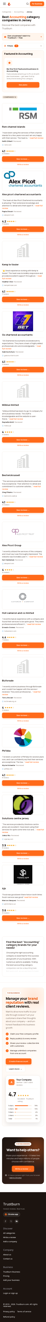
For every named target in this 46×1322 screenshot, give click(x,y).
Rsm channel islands (13, 126)
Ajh (4, 888)
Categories (6, 12)
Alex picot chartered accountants (21, 194)
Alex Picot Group (11, 545)
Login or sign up (10, 1293)
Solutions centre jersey (15, 818)
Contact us (7, 1258)
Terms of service (24, 1311)
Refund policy (9, 1317)
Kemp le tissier (10, 264)
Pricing (6, 1276)
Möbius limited (10, 404)
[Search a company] (27, 4)
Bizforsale (8, 680)
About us (7, 1254)
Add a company (10, 1241)
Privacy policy (9, 1311)
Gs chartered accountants (17, 334)
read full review (36, 138)
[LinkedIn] (16, 1221)
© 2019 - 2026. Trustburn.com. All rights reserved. (20, 1305)
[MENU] (4, 4)
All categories (9, 1233)
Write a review (23, 164)
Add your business (11, 1280)
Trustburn (11, 1204)
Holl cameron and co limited (18, 612)
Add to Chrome (15, 1178)
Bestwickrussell (11, 475)
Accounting (19, 12)
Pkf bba (6, 750)
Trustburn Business (11, 1271)
